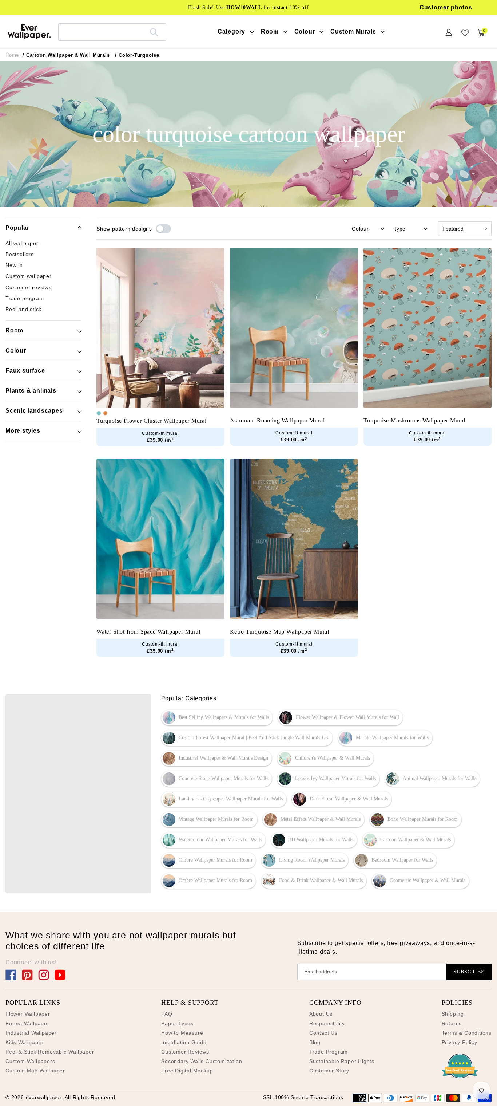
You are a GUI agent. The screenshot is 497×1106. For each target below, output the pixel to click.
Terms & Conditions (467, 1033)
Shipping (453, 1014)
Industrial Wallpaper (31, 1033)
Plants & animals (30, 390)
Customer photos (446, 7)
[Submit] (154, 32)
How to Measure (182, 1033)
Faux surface (25, 370)
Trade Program (328, 1052)
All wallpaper (21, 243)
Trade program (24, 299)
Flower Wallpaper (27, 1014)
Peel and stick (23, 309)
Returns (452, 1023)
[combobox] (112, 32)
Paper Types (177, 1023)
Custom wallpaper (28, 276)
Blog (315, 1042)
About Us (321, 1014)
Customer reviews (28, 288)
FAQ (166, 1014)
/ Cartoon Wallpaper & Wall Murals (66, 55)
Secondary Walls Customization (201, 1061)
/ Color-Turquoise (137, 55)
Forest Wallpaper (27, 1023)
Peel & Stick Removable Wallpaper (49, 1052)
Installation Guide (183, 1042)
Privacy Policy (459, 1042)
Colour (15, 350)
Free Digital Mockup (187, 1071)
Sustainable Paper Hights (341, 1061)
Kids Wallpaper (24, 1042)
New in (14, 265)
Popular (17, 228)
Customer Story (329, 1071)
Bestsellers (19, 254)
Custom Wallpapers (30, 1061)
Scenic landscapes (34, 411)
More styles (22, 431)
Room (14, 330)
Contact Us (323, 1033)
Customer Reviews (185, 1052)
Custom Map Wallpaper (35, 1071)
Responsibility (327, 1023)
